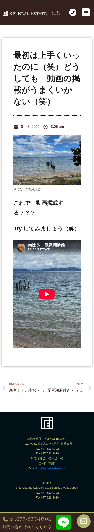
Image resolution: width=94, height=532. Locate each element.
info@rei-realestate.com (51, 468)
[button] (86, 12)
